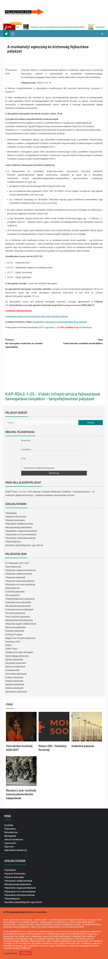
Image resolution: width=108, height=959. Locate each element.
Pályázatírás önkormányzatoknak (20, 538)
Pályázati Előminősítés (15, 516)
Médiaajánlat (10, 836)
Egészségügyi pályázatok (17, 656)
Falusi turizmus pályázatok (17, 616)
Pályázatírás (11, 513)
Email (23, 459)
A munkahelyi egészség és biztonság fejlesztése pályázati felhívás (36, 316)
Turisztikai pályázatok (15, 613)
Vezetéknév (26, 449)
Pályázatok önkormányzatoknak (19, 581)
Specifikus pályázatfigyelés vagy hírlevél (24, 545)
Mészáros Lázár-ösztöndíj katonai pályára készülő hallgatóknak (40, 27)
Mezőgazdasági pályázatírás (18, 527)
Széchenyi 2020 (12, 641)
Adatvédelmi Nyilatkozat (15, 850)
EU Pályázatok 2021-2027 (17, 563)
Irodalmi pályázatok (14, 677)
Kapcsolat (9, 846)
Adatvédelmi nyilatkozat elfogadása (39, 468)
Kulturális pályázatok (14, 631)
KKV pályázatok (12, 595)
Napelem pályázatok (14, 684)
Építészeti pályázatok (15, 666)
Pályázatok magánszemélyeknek (20, 570)
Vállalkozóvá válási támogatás (19, 652)
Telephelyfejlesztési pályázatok (20, 599)
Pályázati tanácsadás (15, 520)
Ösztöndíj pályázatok (15, 591)
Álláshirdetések (12, 588)
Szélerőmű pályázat (82, 746)
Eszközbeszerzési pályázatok (19, 609)
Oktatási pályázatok (14, 688)
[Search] (102, 33)
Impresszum (10, 843)
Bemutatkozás (11, 832)
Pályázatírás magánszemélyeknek (21, 531)
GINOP (8, 645)
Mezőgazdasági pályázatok (18, 606)
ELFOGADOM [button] (25, 953)
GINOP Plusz (11, 649)
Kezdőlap (8, 825)
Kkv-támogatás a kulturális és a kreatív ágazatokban (24, 343)
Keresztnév (26, 440)
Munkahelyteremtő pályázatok (19, 620)
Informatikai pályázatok (16, 674)
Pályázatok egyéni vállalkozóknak (20, 624)
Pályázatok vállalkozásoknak (18, 574)
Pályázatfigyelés (13, 541)
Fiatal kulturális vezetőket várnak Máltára (83, 342)
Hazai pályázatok (13, 566)
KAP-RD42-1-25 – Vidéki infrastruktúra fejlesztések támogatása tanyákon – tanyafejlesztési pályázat (52, 396)
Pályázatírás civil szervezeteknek (20, 534)
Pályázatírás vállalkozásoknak (19, 524)
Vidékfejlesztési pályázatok (18, 602)
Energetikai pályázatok (15, 663)
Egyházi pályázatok (14, 659)
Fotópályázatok (12, 670)
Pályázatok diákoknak (15, 577)
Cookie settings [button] (10, 953)
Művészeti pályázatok (15, 627)
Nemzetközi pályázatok (16, 691)
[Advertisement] (54, 370)
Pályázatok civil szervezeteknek (20, 584)
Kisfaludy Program (13, 634)
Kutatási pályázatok (14, 681)
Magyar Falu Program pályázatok (20, 638)
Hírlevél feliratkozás (13, 839)
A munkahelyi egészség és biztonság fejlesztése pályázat (60, 322)
